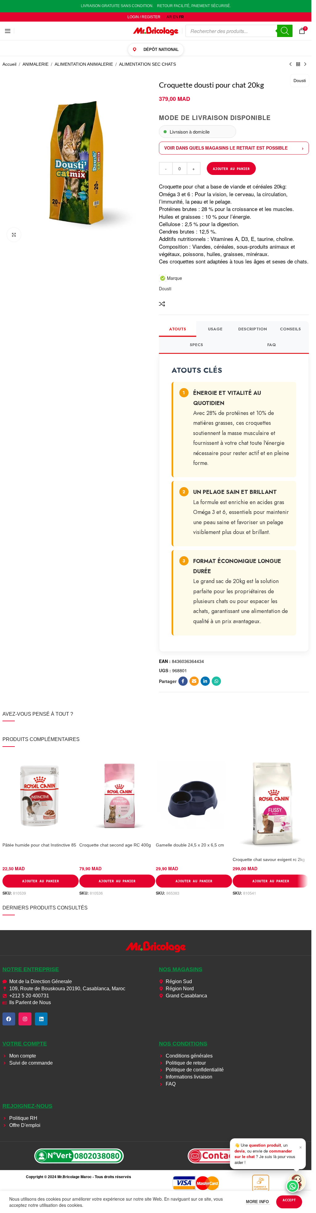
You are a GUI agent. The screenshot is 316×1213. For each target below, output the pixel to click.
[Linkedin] (41, 1018)
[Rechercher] (285, 31)
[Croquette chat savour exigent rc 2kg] (271, 803)
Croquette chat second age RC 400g (115, 844)
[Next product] (305, 64)
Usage (215, 329)
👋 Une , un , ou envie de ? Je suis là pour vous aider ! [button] (268, 1153)
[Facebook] (8, 1018)
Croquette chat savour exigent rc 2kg (269, 859)
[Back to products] (298, 64)
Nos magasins (180, 969)
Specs (196, 345)
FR (181, 17)
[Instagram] (25, 1018)
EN (175, 17)
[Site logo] (156, 30)
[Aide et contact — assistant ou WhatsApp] (296, 1182)
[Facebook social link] (183, 681)
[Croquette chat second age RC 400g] (117, 795)
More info (258, 1201)
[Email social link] (194, 681)
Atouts (177, 329)
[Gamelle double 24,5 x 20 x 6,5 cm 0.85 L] (194, 795)
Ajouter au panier (231, 169)
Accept (289, 1200)
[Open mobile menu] (8, 31)
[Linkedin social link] (205, 681)
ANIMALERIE (35, 64)
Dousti (299, 80)
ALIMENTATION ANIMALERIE (84, 64)
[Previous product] (290, 64)
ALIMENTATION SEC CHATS (147, 64)
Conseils (290, 329)
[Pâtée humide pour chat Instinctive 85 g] (40, 795)
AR (169, 17)
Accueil (9, 64)
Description (252, 329)
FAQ (271, 345)
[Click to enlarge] (14, 235)
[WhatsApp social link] (216, 681)
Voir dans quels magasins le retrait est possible (226, 148)
